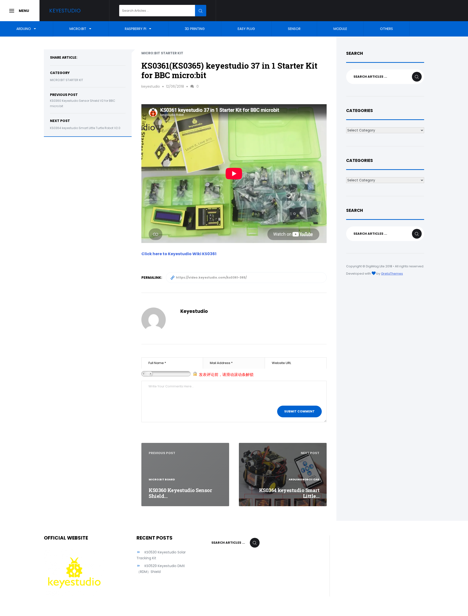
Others (386, 28)
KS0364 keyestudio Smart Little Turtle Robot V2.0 (85, 128)
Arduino (23, 28)
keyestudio (150, 86)
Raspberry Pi (135, 28)
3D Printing (195, 28)
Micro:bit (77, 28)
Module (340, 28)
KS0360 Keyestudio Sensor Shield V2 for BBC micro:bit (82, 103)
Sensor (294, 28)
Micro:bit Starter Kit (66, 80)
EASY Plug (246, 28)
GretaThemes (392, 273)
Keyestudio (65, 10)
